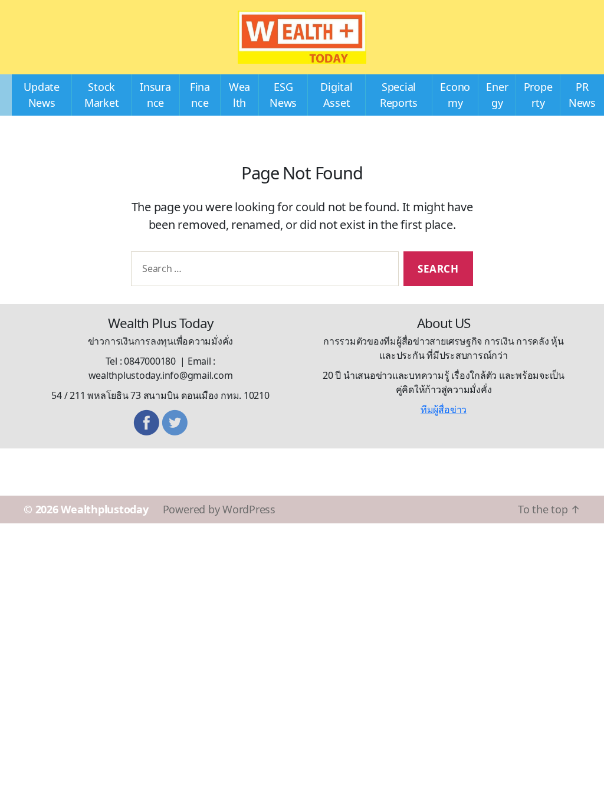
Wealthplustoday (104, 509)
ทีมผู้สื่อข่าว (444, 409)
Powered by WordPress (219, 509)
